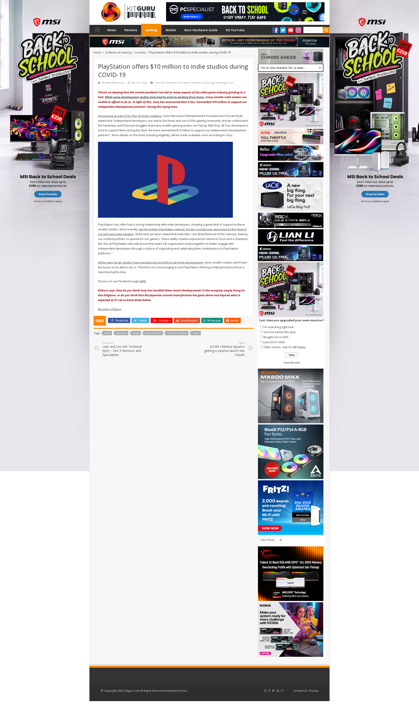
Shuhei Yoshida (177, 333)
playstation (153, 333)
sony (196, 333)
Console (140, 52)
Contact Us (300, 691)
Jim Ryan (121, 333)
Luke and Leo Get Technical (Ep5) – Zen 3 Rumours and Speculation (122, 349)
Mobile (171, 30)
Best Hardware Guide (201, 30)
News (111, 30)
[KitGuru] (127, 10)
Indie (107, 333)
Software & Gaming (118, 52)
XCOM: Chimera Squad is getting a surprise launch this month (224, 349)
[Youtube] (291, 30)
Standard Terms (176, 691)
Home (97, 29)
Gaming (151, 30)
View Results (291, 362)
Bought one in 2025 (275, 337)
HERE (142, 281)
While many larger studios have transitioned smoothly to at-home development (150, 262)
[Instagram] (298, 30)
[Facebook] (275, 30)
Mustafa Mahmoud (113, 82)
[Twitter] (283, 30)
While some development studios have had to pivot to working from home (154, 97)
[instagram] (282, 690)
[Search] (326, 30)
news (136, 333)
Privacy (313, 691)
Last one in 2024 (274, 342)
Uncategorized (224, 82)
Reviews (130, 30)
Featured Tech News (178, 82)
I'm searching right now (278, 327)
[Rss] (265, 690)
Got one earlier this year (279, 332)
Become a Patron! (109, 309)
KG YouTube (235, 30)
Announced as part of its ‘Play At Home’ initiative (129, 116)
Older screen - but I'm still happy (284, 347)
